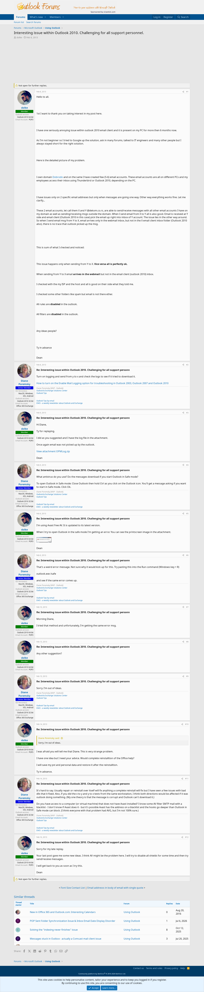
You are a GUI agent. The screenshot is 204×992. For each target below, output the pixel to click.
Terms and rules (154, 968)
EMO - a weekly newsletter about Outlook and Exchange (59, 403)
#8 (187, 641)
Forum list (19, 22)
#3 (187, 412)
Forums (20, 17)
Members (55, 17)
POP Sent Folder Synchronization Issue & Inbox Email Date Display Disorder (72, 921)
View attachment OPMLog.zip (53, 451)
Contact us (138, 968)
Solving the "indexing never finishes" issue (54, 929)
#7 (187, 607)
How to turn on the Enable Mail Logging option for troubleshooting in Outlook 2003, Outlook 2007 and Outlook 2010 (102, 383)
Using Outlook (132, 912)
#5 (187, 513)
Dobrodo (58, 177)
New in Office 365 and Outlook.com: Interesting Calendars (63, 912)
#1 (187, 91)
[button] (45, 17)
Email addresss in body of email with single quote (115, 887)
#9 (187, 676)
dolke (19, 37)
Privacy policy (171, 968)
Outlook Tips (41, 393)
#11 (186, 778)
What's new (36, 17)
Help (182, 968)
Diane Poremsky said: (49, 738)
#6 (187, 555)
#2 (187, 364)
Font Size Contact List (73, 887)
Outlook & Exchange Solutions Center (51, 390)
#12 (186, 837)
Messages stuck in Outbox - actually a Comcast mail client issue (65, 938)
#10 (186, 724)
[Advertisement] (86, 61)
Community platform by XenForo (102, 974)
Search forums (33, 22)
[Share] (183, 92)
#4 (187, 465)
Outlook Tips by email (45, 400)
